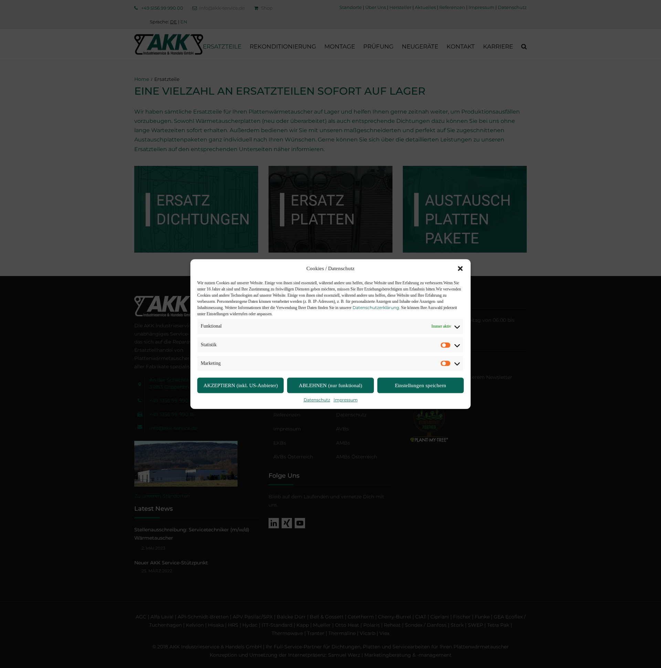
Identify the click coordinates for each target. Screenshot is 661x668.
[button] (460, 268)
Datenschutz (317, 400)
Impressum (346, 400)
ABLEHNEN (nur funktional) (330, 385)
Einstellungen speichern (420, 385)
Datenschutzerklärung (376, 307)
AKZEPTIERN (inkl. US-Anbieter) (240, 385)
